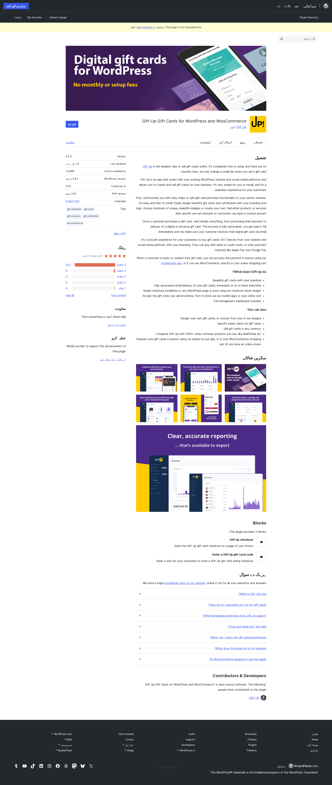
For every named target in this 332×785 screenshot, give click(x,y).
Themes (252, 739)
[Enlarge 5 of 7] (217, 399)
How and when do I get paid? (247, 626)
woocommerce (75, 223)
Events (129, 739)
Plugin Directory (309, 17)
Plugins (252, 744)
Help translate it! (143, 27)
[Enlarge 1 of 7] (261, 368)
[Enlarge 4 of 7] (261, 399)
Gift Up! (241, 127)
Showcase (251, 733)
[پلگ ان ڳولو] (281, 38)
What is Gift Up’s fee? (252, 594)
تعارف (315, 733)
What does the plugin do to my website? (240, 648)
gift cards (89, 209)
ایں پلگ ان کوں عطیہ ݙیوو (113, 359)
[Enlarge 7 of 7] (261, 429)
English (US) (73, 201)
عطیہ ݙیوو (127, 744)
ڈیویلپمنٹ (205, 142)
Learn (192, 733)
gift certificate (74, 209)
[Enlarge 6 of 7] (173, 399)
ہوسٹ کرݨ (312, 744)
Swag (128, 750)
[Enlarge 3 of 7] (173, 368)
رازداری (314, 750)
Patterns (252, 750)
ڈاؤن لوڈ (72, 124)
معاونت (70, 142)
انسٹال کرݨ (225, 142)
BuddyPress (63, 750)
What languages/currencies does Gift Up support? (234, 615)
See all (70, 295)
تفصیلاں (258, 142)
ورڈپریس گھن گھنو (16, 5)
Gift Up (147, 166)
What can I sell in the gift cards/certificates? (238, 637)
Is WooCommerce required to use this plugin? (237, 659)
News (315, 739)
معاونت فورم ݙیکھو (117, 324)
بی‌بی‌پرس (65, 744)
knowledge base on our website (184, 583)
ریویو (242, 142)
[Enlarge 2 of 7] (217, 368)
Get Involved (126, 733)
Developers (188, 744)
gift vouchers (74, 216)
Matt (68, 739)
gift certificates (91, 216)
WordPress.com (61, 733)
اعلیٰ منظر (119, 233)
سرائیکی (281, 766)
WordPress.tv (186, 750)
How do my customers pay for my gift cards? (237, 605)
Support (190, 739)
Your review (118, 295)
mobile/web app (171, 263)
